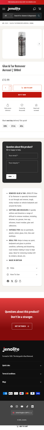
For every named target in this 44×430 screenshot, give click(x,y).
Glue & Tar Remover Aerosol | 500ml (22, 23)
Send (10, 176)
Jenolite (24, 420)
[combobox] (28, 16)
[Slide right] (39, 44)
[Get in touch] (34, 8)
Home (6, 23)
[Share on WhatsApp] (16, 281)
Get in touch (20, 326)
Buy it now (22, 95)
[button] (3, 8)
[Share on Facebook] (8, 281)
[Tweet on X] (12, 281)
